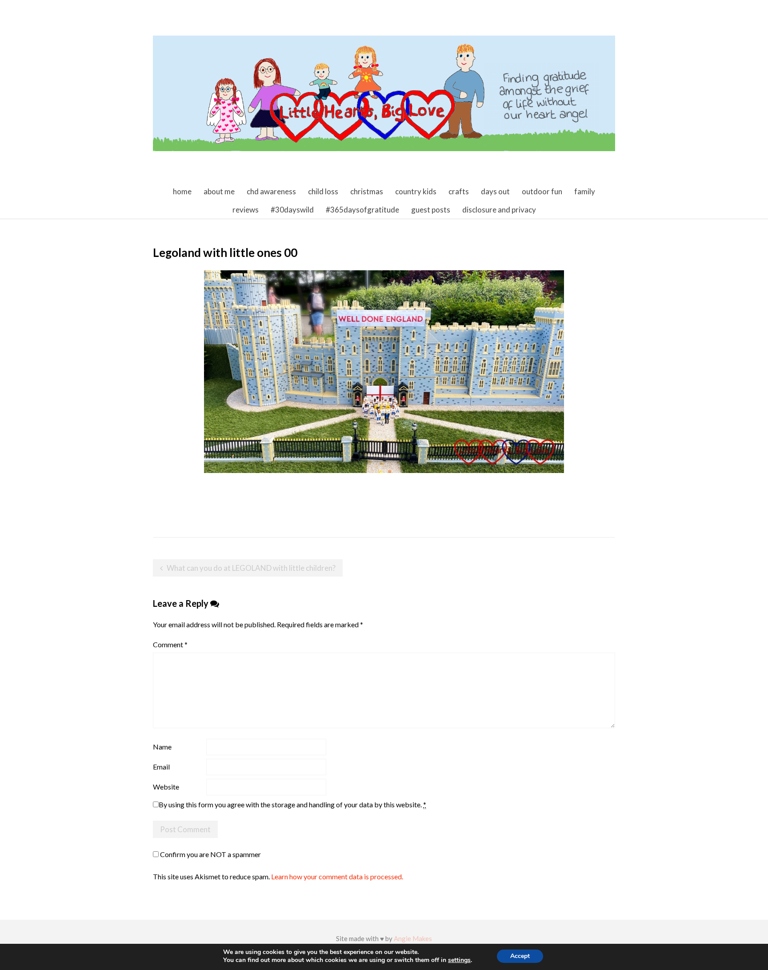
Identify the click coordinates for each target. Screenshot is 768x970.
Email (161, 766)
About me (219, 191)
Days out (495, 191)
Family (584, 191)
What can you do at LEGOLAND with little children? (251, 568)
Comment (170, 644)
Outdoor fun (542, 191)
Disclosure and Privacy (499, 209)
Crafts (458, 191)
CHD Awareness (271, 191)
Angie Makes (413, 938)
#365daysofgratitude (362, 209)
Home (182, 191)
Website (166, 786)
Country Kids (415, 191)
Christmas (366, 191)
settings (459, 960)
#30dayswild (292, 209)
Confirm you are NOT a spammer (210, 854)
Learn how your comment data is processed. (337, 876)
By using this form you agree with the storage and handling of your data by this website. (292, 804)
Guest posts (430, 209)
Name (162, 746)
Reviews (245, 209)
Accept (520, 956)
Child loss (323, 191)
